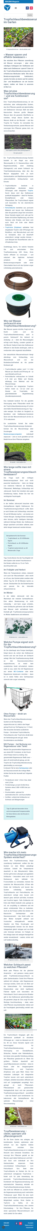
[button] (3, 1227)
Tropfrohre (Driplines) (13, 227)
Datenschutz (29, 1225)
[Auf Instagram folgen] (20, 1223)
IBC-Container (18, 671)
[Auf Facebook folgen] (16, 1223)
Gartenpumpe (23, 768)
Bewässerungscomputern (13, 434)
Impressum (29, 1227)
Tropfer (30, 191)
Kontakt (30, 1223)
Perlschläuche (10, 208)
